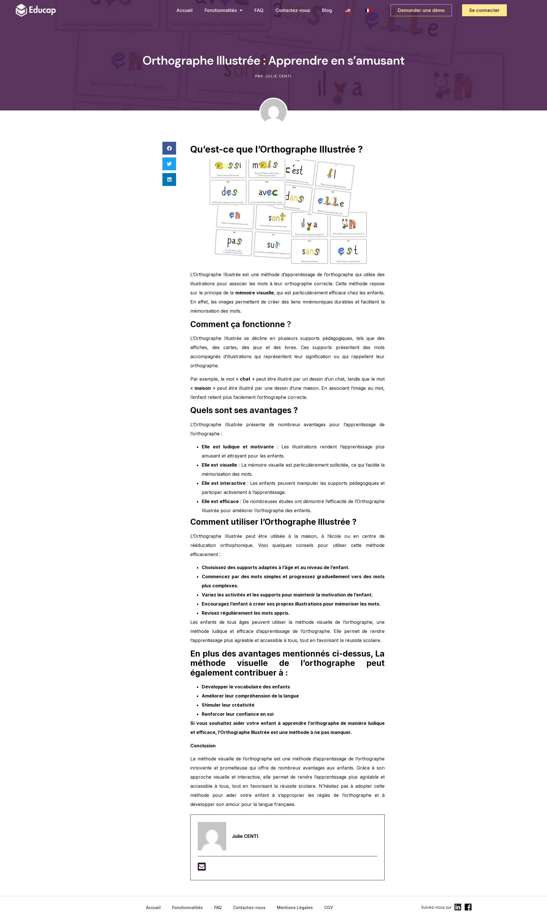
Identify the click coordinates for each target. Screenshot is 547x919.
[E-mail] (202, 868)
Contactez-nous (292, 10)
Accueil (184, 10)
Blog (327, 10)
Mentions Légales (295, 907)
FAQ (259, 10)
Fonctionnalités (221, 10)
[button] (169, 148)
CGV (328, 907)
